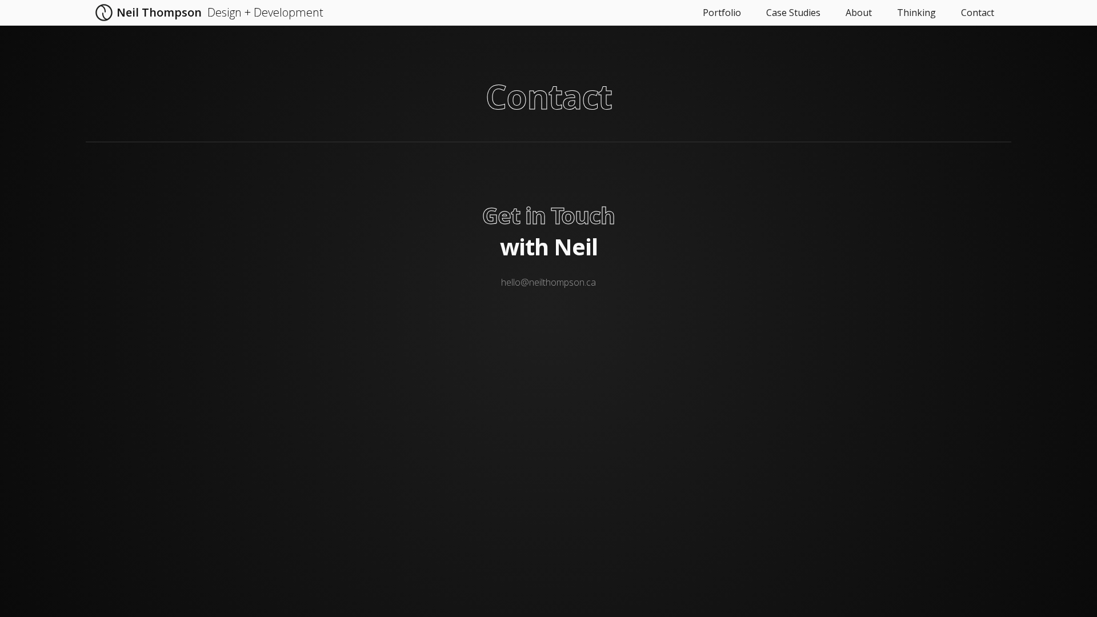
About (859, 12)
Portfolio (722, 12)
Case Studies (793, 12)
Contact (977, 12)
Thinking (916, 12)
